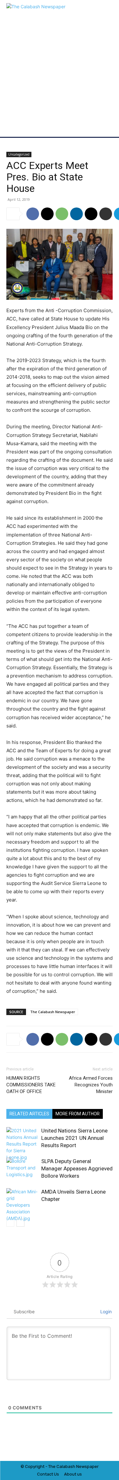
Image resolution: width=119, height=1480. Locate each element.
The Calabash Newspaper (52, 1011)
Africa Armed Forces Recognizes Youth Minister (91, 1084)
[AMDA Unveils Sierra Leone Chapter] (22, 1205)
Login (105, 1311)
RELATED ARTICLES (29, 1113)
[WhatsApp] (62, 213)
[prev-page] (10, 1223)
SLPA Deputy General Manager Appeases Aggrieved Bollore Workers (77, 1168)
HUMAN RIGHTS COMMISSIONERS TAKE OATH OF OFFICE (31, 1084)
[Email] (91, 213)
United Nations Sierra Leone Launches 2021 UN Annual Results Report (74, 1137)
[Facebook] (32, 213)
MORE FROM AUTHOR (78, 1113)
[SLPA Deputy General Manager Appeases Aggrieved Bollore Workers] (22, 1169)
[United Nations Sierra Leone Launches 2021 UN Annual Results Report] (22, 1144)
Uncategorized (19, 154)
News (81, 1466)
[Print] (105, 213)
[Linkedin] (76, 213)
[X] (47, 213)
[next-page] (20, 1223)
